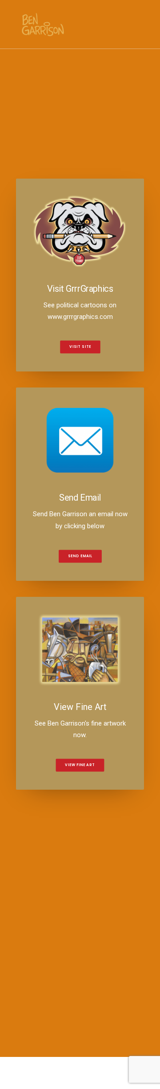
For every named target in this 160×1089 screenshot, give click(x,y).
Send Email (80, 556)
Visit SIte (80, 347)
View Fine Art (80, 765)
